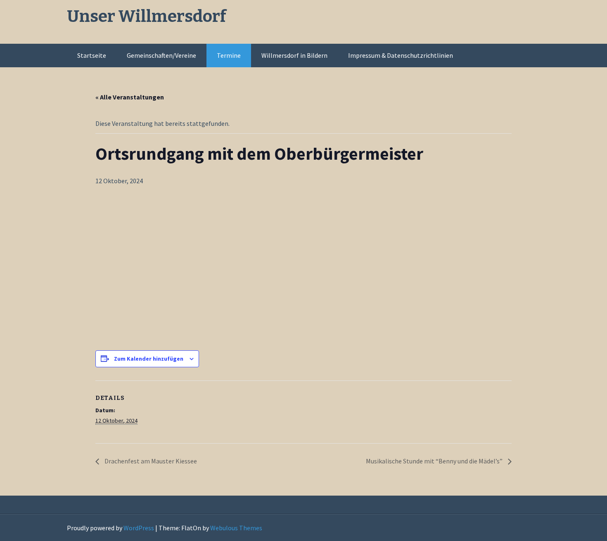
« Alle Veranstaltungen (129, 97)
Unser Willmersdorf (146, 16)
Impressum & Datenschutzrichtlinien (400, 55)
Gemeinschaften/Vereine (161, 55)
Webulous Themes (236, 528)
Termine (229, 55)
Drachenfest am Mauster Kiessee (150, 461)
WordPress (138, 528)
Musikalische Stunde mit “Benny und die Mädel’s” (435, 461)
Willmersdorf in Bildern (294, 55)
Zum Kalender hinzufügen (148, 358)
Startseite (91, 55)
